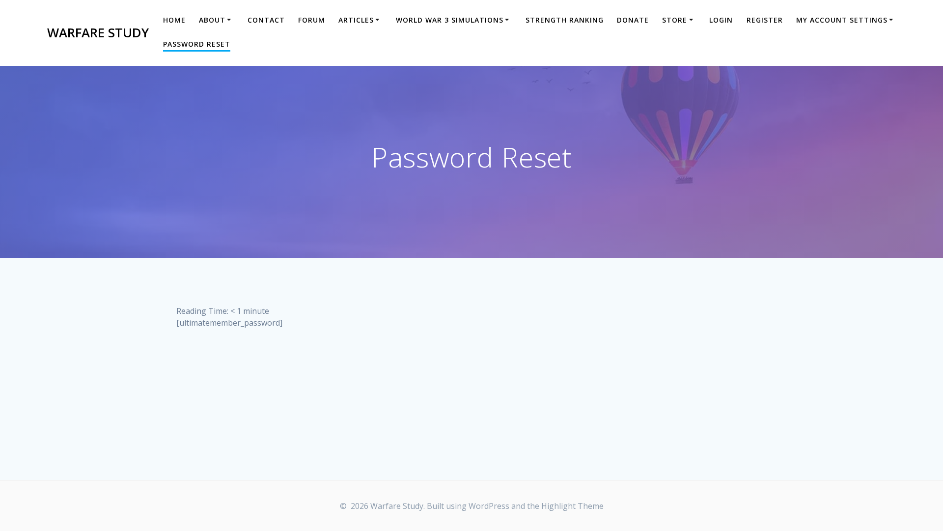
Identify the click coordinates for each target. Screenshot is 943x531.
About (212, 20)
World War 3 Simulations (449, 20)
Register (765, 20)
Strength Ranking (565, 20)
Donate (633, 20)
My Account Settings (842, 20)
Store (674, 20)
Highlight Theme (572, 506)
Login (721, 20)
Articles (356, 20)
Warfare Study (98, 33)
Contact (266, 20)
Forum (311, 20)
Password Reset (196, 44)
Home (174, 20)
